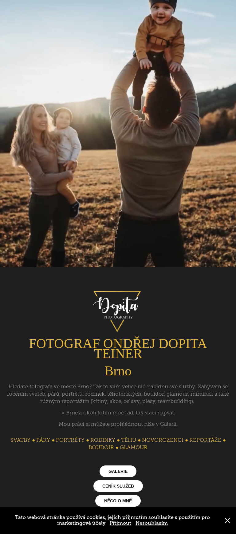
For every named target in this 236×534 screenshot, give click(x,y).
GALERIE (118, 471)
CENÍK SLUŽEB (118, 486)
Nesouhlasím (152, 523)
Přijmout (120, 523)
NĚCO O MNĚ (118, 500)
